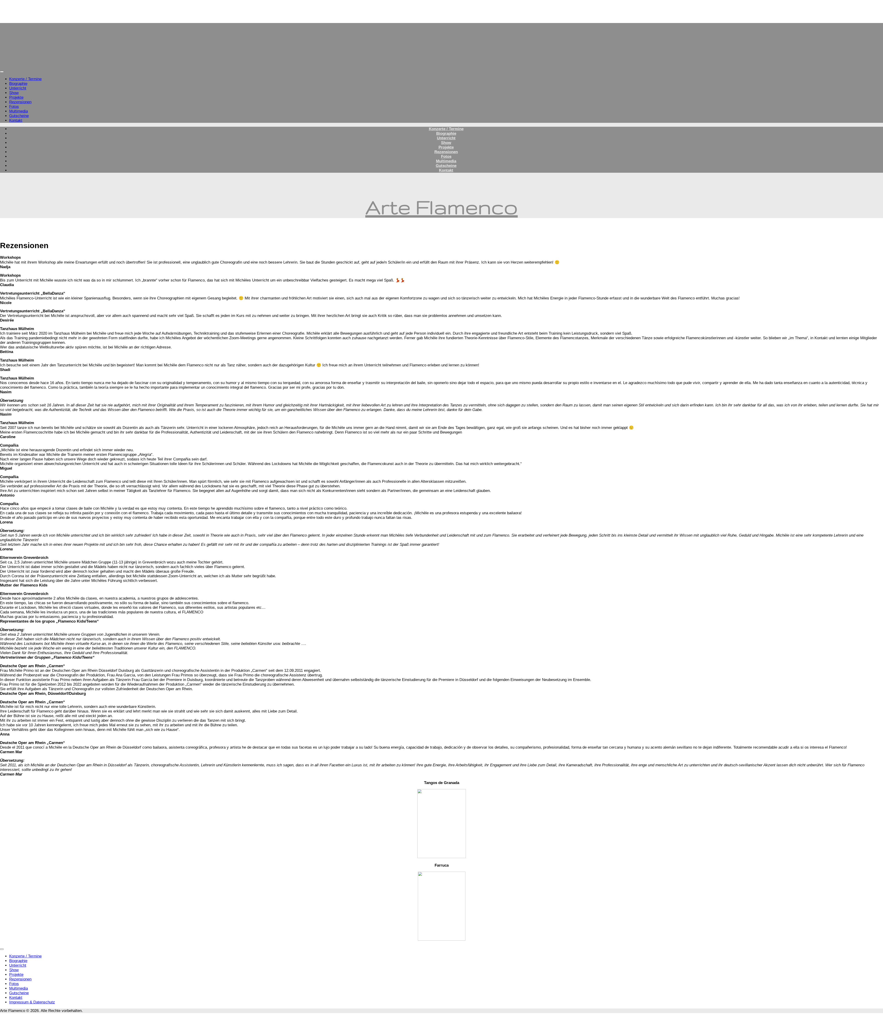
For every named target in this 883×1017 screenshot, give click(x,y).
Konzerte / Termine (25, 79)
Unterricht (17, 88)
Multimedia (18, 111)
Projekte (16, 97)
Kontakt (15, 120)
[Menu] (2, 71)
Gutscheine (19, 116)
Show (14, 93)
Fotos (14, 106)
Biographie (18, 83)
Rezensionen (20, 102)
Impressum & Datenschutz (32, 1002)
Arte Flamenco (441, 34)
